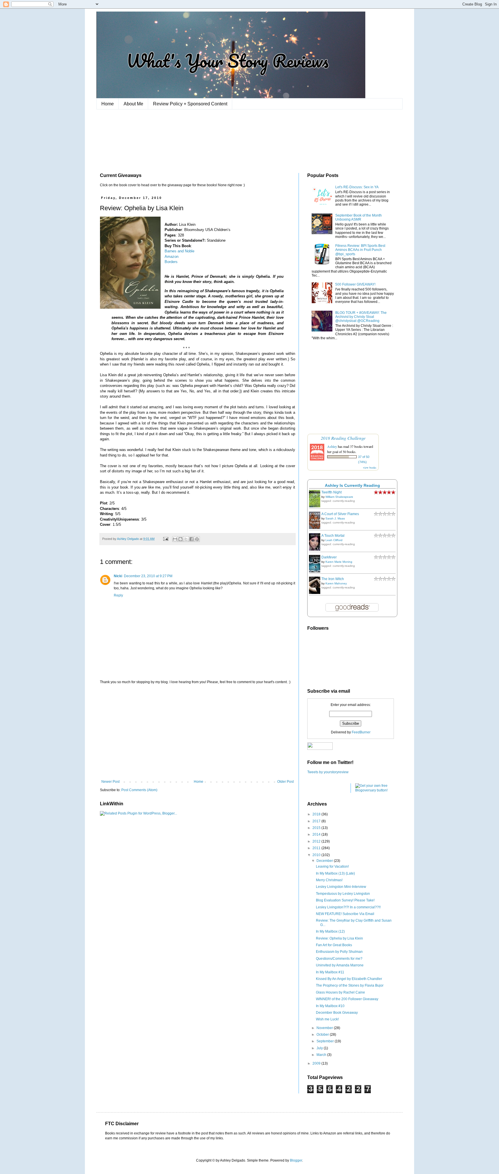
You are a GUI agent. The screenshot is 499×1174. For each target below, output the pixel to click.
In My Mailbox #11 (330, 972)
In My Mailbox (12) (330, 931)
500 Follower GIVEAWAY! (355, 284)
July (320, 1048)
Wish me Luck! (327, 1019)
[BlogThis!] (180, 539)
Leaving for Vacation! (332, 866)
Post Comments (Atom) (139, 790)
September (325, 1041)
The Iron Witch (332, 579)
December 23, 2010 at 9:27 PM (148, 576)
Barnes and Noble (179, 251)
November (325, 1028)
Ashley (332, 446)
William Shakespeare (339, 496)
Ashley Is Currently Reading (352, 485)
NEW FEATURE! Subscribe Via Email (345, 914)
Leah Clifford (333, 540)
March (321, 1055)
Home (107, 103)
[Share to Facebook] (191, 539)
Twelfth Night (331, 492)
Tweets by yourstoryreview (328, 772)
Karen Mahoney (336, 583)
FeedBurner (361, 732)
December (325, 861)
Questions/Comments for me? (339, 959)
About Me (133, 103)
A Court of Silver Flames (340, 514)
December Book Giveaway (337, 1013)
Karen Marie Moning (338, 561)
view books (369, 467)
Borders (171, 262)
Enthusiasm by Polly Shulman (339, 952)
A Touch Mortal (333, 536)
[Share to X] (186, 539)
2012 (316, 841)
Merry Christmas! (329, 880)
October (323, 1035)
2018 (316, 814)
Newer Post (110, 782)
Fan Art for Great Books (334, 945)
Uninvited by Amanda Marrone (340, 965)
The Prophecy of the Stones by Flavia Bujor (349, 985)
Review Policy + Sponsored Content (190, 103)
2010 (316, 855)
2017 (316, 821)
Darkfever (329, 557)
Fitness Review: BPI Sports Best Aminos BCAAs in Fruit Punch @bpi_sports (360, 250)
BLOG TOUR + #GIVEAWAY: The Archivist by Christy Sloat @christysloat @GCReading (361, 317)
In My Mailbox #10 (330, 1006)
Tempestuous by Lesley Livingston (343, 894)
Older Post (285, 782)
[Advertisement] (197, 732)
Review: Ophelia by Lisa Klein (339, 938)
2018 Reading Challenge (343, 438)
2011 (316, 848)
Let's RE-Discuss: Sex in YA (357, 187)
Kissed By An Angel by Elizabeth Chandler (349, 979)
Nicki (118, 576)
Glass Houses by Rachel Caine (340, 992)
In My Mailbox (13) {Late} (335, 873)
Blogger (296, 1160)
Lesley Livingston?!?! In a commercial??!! (348, 907)
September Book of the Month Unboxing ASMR (358, 217)
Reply (118, 595)
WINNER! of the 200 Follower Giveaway (347, 999)
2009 (316, 1063)
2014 (316, 834)
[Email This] (175, 539)
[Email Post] (165, 539)
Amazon (171, 256)
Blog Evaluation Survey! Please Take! (345, 900)
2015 (316, 828)
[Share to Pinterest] (197, 539)
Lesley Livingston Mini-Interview (341, 887)
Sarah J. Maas (335, 518)
